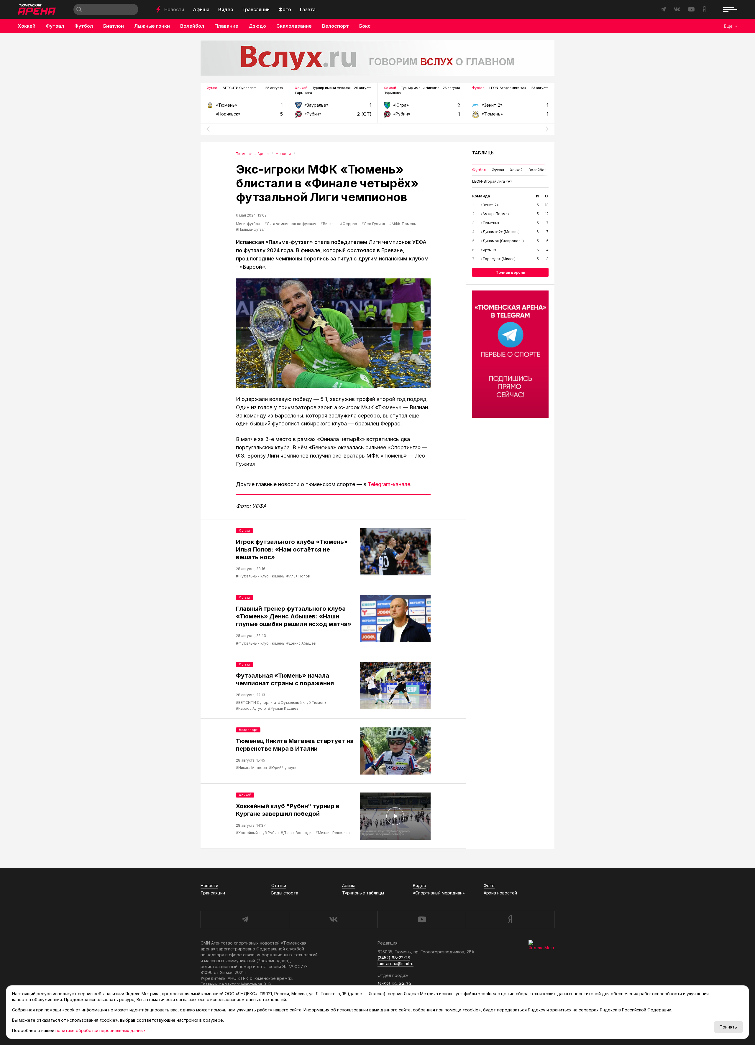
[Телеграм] (510, 354)
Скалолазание (294, 26)
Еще (728, 26)
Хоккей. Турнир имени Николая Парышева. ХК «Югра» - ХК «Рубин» (422, 107)
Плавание (226, 26)
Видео (225, 9)
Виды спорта (284, 892)
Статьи (278, 885)
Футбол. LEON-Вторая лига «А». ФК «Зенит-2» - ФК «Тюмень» (510, 107)
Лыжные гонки (152, 26)
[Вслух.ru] (377, 58)
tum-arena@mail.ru (395, 963)
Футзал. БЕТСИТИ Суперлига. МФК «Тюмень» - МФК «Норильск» (244, 107)
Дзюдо (257, 26)
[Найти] (79, 9)
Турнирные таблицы (363, 892)
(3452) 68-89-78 (394, 984)
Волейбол (192, 26)
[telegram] (245, 919)
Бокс (365, 26)
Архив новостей (500, 892)
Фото (284, 9)
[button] (208, 129)
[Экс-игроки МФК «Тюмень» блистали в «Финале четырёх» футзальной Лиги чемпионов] (333, 333)
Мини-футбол (248, 224)
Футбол (83, 26)
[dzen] (510, 919)
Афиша (201, 9)
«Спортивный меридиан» (439, 892)
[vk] (333, 919)
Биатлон (113, 26)
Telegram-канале (389, 484)
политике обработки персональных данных (100, 1030)
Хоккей (26, 26)
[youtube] (422, 919)
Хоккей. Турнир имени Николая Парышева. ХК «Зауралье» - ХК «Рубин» (333, 107)
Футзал (55, 26)
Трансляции (256, 9)
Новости (174, 9)
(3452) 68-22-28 (394, 957)
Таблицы (483, 152)
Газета (308, 9)
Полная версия (510, 272)
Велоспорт (335, 26)
